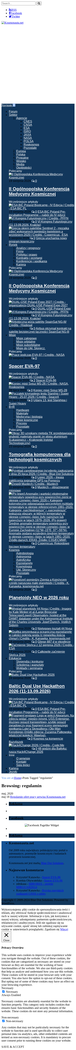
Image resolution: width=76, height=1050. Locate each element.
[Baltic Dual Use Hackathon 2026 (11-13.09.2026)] (32, 674)
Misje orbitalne (25, 341)
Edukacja (15, 658)
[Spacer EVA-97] (37, 354)
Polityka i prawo (26, 254)
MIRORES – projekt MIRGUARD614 (34, 885)
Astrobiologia (25, 553)
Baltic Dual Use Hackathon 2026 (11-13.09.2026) (37, 688)
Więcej (64, 929)
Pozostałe (30, 147)
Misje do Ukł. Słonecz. (30, 348)
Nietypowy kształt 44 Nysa (55, 628)
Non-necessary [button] (10, 1017)
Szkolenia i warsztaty (30, 664)
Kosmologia (24, 566)
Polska (20, 154)
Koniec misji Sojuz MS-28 (50, 390)
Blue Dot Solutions (52, 863)
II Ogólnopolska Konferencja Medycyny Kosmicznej (39, 191)
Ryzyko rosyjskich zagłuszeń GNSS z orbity (40, 892)
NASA (28, 137)
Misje (12, 335)
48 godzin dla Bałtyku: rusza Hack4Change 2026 (38, 750)
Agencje (21, 118)
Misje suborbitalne (28, 345)
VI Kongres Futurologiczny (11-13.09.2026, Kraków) (40, 223)
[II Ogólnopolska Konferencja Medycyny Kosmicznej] (42, 177)
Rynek (13, 244)
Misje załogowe (26, 338)
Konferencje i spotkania (31, 261)
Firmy (20, 251)
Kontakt (21, 761)
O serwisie (23, 758)
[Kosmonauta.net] (12, 22)
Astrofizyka (23, 559)
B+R (12, 406)
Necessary (12, 991)
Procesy (21, 423)
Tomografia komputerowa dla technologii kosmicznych (39, 457)
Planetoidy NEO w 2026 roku (39, 597)
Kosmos (14, 550)
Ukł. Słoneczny (26, 569)
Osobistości (24, 167)
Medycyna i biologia (29, 416)
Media (20, 164)
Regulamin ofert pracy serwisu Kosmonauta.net (37, 796)
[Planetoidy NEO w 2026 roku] (42, 586)
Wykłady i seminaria (29, 668)
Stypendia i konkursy (30, 661)
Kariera (21, 264)
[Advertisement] (38, 64)
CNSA (28, 124)
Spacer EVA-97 (24, 366)
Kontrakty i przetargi (29, 258)
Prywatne (22, 157)
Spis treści (23, 765)
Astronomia (23, 556)
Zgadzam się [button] (52, 929)
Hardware (22, 410)
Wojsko (21, 161)
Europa (21, 151)
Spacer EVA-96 (46, 380)
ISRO (27, 131)
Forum (13, 111)
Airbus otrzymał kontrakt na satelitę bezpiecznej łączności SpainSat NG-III (40, 330)
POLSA (29, 141)
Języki (13, 771)
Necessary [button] (7, 988)
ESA (27, 128)
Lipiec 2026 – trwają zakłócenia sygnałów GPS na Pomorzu (36, 479)
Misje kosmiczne (27, 420)
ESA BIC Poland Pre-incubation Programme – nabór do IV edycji (37, 213)
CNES (28, 121)
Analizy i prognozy (28, 248)
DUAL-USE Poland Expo (54, 308)
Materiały (22, 413)
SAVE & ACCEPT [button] (12, 1046)
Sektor (13, 114)
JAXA (27, 134)
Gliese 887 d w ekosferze (54, 641)
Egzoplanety (24, 563)
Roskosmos (31, 144)
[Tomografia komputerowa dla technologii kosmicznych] (42, 443)
